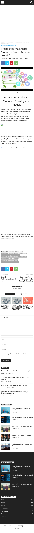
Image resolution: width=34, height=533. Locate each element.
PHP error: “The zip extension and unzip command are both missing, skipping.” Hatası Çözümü (17, 307)
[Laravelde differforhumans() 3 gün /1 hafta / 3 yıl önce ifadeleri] (28, 300)
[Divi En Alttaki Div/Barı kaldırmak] (5, 419)
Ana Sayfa (3, 42)
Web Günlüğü (4, 511)
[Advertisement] (17, 23)
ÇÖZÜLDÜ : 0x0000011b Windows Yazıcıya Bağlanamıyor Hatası (14, 392)
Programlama (10, 42)
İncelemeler (17, 528)
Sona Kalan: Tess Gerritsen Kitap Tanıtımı (14, 385)
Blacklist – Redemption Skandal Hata (8, 279)
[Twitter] (7, 63)
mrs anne (3, 387)
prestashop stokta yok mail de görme (11, 258)
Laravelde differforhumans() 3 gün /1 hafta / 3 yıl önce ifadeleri (28, 306)
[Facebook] (3, 63)
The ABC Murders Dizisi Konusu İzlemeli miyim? (16, 371)
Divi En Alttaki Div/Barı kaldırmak (22, 417)
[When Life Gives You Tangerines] (5, 428)
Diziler (2, 514)
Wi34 (2, 381)
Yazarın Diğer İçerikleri (22, 294)
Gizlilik (5, 526)
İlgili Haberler (9, 294)
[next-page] (18, 313)
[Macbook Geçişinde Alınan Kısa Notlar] (5, 446)
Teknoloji (3, 516)
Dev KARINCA (7, 58)
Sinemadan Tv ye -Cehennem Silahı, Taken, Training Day (26, 279)
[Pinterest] (11, 63)
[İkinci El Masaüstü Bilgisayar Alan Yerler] (5, 410)
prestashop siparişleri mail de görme (10, 255)
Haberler (3, 505)
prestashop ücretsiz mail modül (9, 260)
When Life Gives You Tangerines (22, 426)
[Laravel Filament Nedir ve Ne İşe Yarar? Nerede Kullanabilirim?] (6, 300)
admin (2, 373)
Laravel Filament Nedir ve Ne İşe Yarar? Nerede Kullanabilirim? (5, 306)
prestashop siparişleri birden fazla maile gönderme (14, 253)
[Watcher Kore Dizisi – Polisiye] (5, 437)
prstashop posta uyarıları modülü (10, 261)
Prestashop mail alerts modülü (15, 251)
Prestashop (13, 45)
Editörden (3, 500)
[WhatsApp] (16, 63)
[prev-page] (16, 313)
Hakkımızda (12, 526)
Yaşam (3, 502)
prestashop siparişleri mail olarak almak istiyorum (14, 256)
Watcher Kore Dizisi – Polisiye (21, 435)
